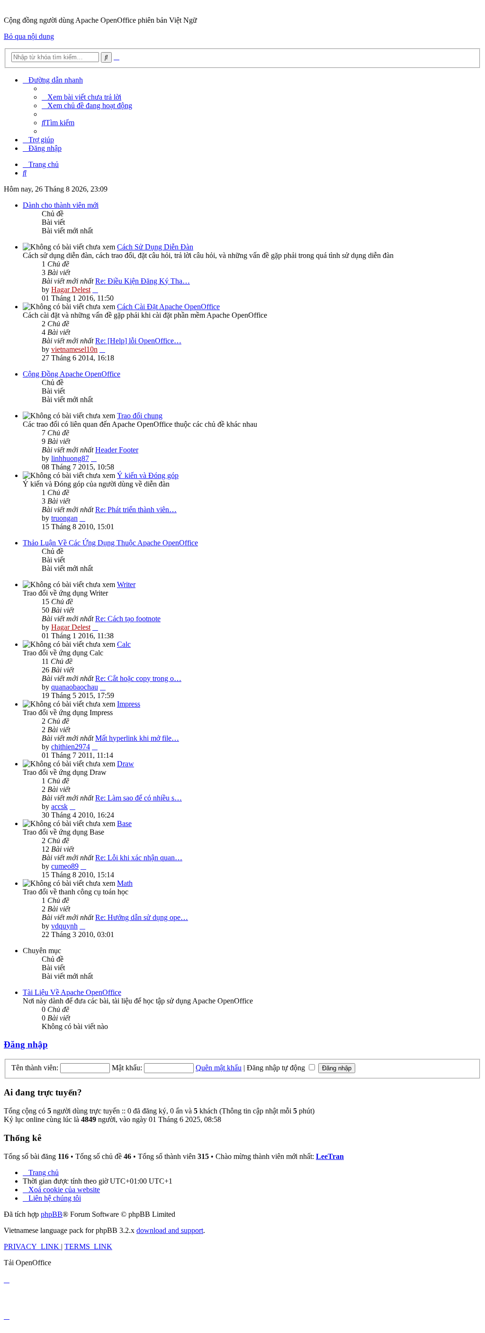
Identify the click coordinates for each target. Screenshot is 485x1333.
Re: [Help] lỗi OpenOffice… (138, 341)
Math (125, 883)
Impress (128, 704)
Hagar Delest (70, 289)
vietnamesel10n (74, 349)
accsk (59, 806)
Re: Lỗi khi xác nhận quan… (138, 858)
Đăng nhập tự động (277, 1068)
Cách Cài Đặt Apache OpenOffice (168, 307)
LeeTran (330, 1156)
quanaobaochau (74, 687)
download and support (169, 1230)
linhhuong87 (70, 458)
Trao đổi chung (139, 416)
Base (124, 823)
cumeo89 (65, 866)
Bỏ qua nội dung (29, 36)
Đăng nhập (26, 1044)
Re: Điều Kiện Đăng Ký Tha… (142, 281)
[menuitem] (81, 97)
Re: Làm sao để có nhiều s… (138, 798)
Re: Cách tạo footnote (128, 619)
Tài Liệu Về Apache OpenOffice (72, 992)
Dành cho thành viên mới (61, 205)
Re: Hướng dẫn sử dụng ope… (141, 917)
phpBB (52, 1214)
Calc (124, 644)
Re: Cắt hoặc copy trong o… (138, 678)
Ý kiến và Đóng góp (148, 475)
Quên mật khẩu (219, 1068)
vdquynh (64, 926)
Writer (126, 584)
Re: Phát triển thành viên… (136, 510)
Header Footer (116, 450)
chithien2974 (70, 747)
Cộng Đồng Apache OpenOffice (71, 374)
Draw (125, 764)
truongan (64, 518)
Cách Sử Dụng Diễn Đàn (155, 247)
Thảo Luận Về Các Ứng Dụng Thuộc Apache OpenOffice (110, 543)
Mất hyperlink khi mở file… (137, 738)
